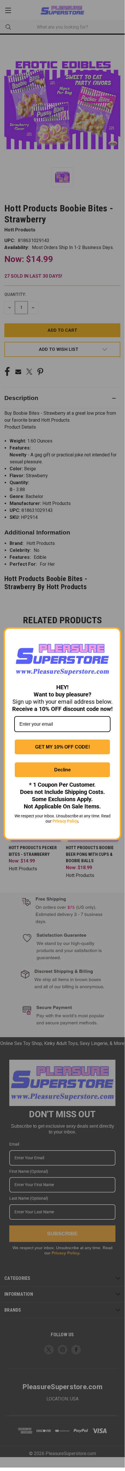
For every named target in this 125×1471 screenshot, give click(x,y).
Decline (62, 769)
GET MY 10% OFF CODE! (62, 746)
